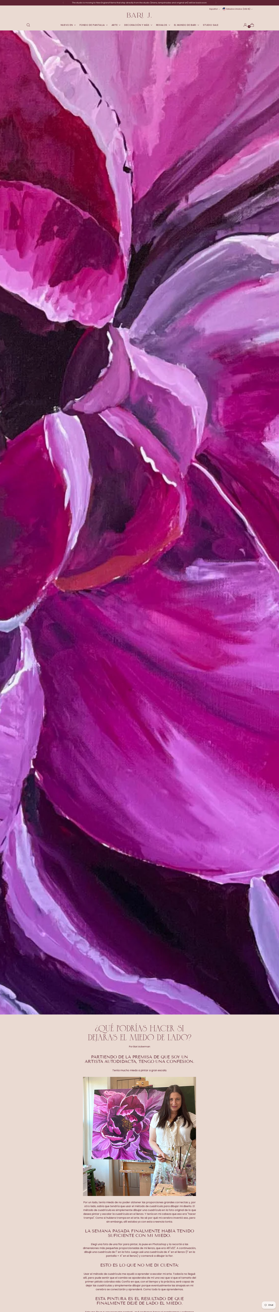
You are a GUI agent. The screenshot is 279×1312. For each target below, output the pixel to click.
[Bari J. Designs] (139, 15)
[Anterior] (63, 2)
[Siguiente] (215, 2)
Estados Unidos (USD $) (238, 9)
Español (213, 9)
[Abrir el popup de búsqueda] (28, 25)
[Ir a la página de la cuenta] (244, 25)
